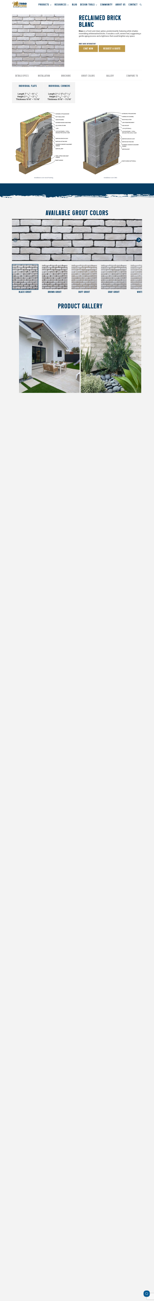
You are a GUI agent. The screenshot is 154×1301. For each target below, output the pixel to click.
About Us (121, 4)
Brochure (66, 75)
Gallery (110, 75)
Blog (74, 4)
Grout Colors (88, 75)
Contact (133, 4)
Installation (44, 75)
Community (106, 4)
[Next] (138, 240)
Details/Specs (22, 75)
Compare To (132, 75)
